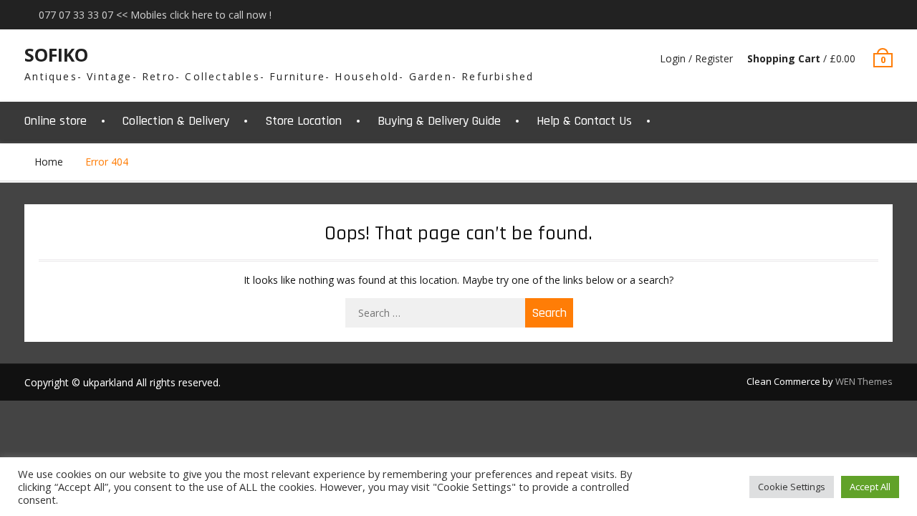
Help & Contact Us (584, 121)
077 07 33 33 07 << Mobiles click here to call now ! (155, 15)
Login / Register (696, 58)
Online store (55, 121)
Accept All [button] (870, 486)
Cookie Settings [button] (791, 486)
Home (48, 161)
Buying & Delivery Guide (439, 121)
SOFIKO (56, 54)
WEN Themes (864, 381)
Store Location (303, 121)
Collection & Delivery (176, 121)
